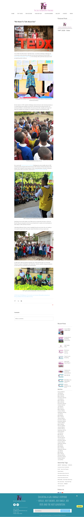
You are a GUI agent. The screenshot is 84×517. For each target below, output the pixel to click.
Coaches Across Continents (63, 467)
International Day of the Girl (63, 473)
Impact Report (60, 471)
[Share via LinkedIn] (21, 301)
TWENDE (66, 483)
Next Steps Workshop (67, 479)
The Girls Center (61, 485)
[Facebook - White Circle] (14, 504)
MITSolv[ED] (60, 479)
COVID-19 (70, 465)
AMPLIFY (59, 465)
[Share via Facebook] (15, 301)
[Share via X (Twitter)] (18, 301)
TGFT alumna (60, 483)
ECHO (59, 469)
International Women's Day (63, 475)
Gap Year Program (64, 469)
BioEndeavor (64, 465)
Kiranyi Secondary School (63, 477)
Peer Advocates (61, 481)
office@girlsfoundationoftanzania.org (20, 510)
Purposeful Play (68, 481)
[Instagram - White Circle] (17, 504)
